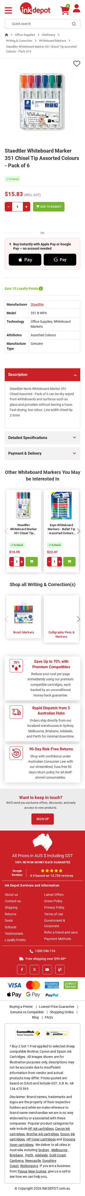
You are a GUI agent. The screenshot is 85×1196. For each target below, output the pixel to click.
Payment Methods (57, 939)
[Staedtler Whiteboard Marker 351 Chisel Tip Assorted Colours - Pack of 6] (42, 102)
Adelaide (41, 1155)
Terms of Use (53, 914)
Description (17, 374)
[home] (6, 35)
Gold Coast (57, 1155)
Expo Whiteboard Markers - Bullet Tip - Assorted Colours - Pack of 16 (61, 531)
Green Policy (53, 901)
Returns (10, 914)
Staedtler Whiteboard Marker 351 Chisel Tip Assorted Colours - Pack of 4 (23, 533)
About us (11, 895)
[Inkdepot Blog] (59, 969)
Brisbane (16, 1155)
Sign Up (42, 819)
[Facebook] (21, 969)
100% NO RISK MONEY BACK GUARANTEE (43, 862)
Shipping (11, 907)
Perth (29, 1155)
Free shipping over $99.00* (45, 959)
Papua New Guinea (32, 1171)
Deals (9, 920)
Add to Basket (50, 206)
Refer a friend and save (61, 932)
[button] (78, 531)
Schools (10, 927)
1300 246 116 (44, 951)
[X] (34, 969)
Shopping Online (62, 1012)
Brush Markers (23, 632)
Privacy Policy (54, 907)
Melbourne (59, 1150)
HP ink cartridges (41, 1129)
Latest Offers (54, 895)
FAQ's (49, 1017)
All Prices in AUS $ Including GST (42, 855)
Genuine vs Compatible (27, 1012)
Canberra (17, 1161)
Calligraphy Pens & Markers (61, 634)
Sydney (43, 1150)
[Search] (74, 24)
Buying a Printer (21, 1007)
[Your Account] (76, 10)
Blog (35, 1017)
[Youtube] (47, 969)
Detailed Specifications (27, 437)
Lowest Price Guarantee (56, 1007)
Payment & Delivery (25, 453)
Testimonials (14, 933)
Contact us (13, 901)
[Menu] (8, 11)
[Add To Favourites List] (42, 63)
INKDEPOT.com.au (56, 1188)
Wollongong (29, 1166)
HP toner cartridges (41, 1139)
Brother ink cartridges (42, 1134)
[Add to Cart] (32, 561)
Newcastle (33, 1161)
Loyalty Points (15, 940)
